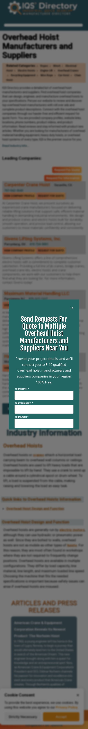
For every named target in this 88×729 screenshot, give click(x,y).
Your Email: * (21, 417)
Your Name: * (22, 389)
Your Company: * (24, 403)
